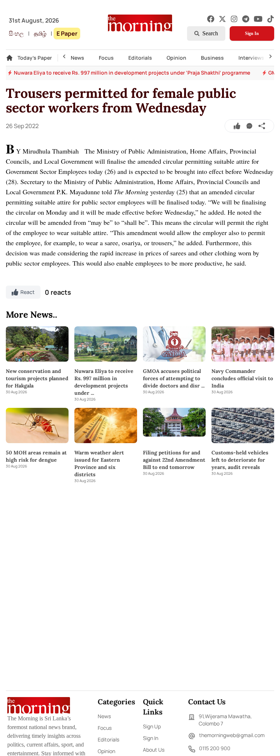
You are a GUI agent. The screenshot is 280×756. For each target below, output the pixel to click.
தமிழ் (40, 33)
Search (210, 33)
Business (212, 57)
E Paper (67, 33)
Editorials (140, 57)
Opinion (176, 57)
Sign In (252, 33)
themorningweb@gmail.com (232, 735)
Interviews (251, 57)
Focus (106, 57)
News (77, 57)
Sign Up (152, 726)
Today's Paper (35, 57)
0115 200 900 (214, 748)
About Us (153, 749)
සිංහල (16, 33)
